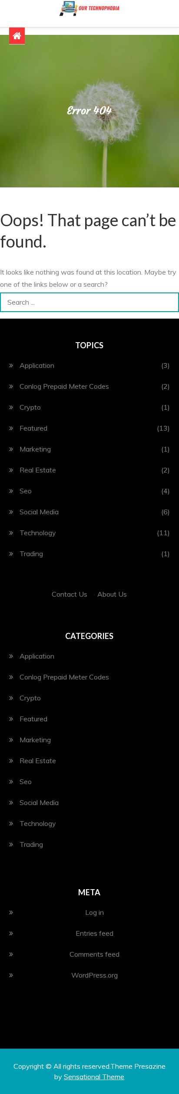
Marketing (35, 449)
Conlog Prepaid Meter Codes (64, 386)
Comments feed (94, 954)
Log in (94, 912)
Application (37, 365)
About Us (112, 594)
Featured (33, 428)
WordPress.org (94, 975)
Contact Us (69, 594)
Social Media (39, 511)
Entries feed (94, 933)
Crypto (30, 407)
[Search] (169, 302)
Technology (38, 532)
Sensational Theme (94, 1076)
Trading (31, 553)
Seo (26, 490)
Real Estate (38, 469)
